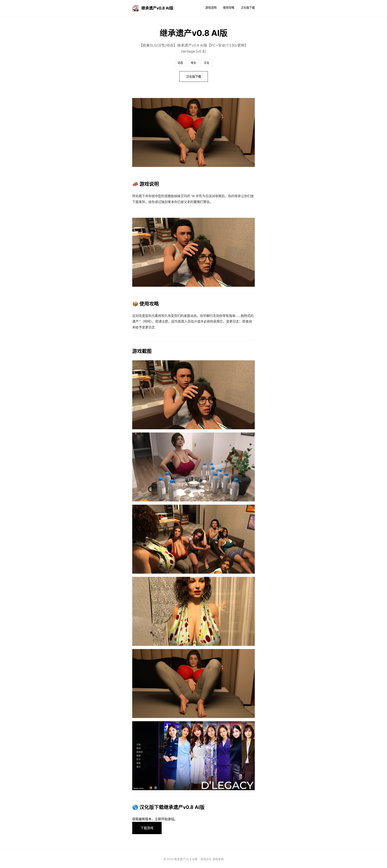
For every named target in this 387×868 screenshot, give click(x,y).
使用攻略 (228, 7)
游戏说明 (210, 7)
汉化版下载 (248, 7)
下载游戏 (146, 828)
